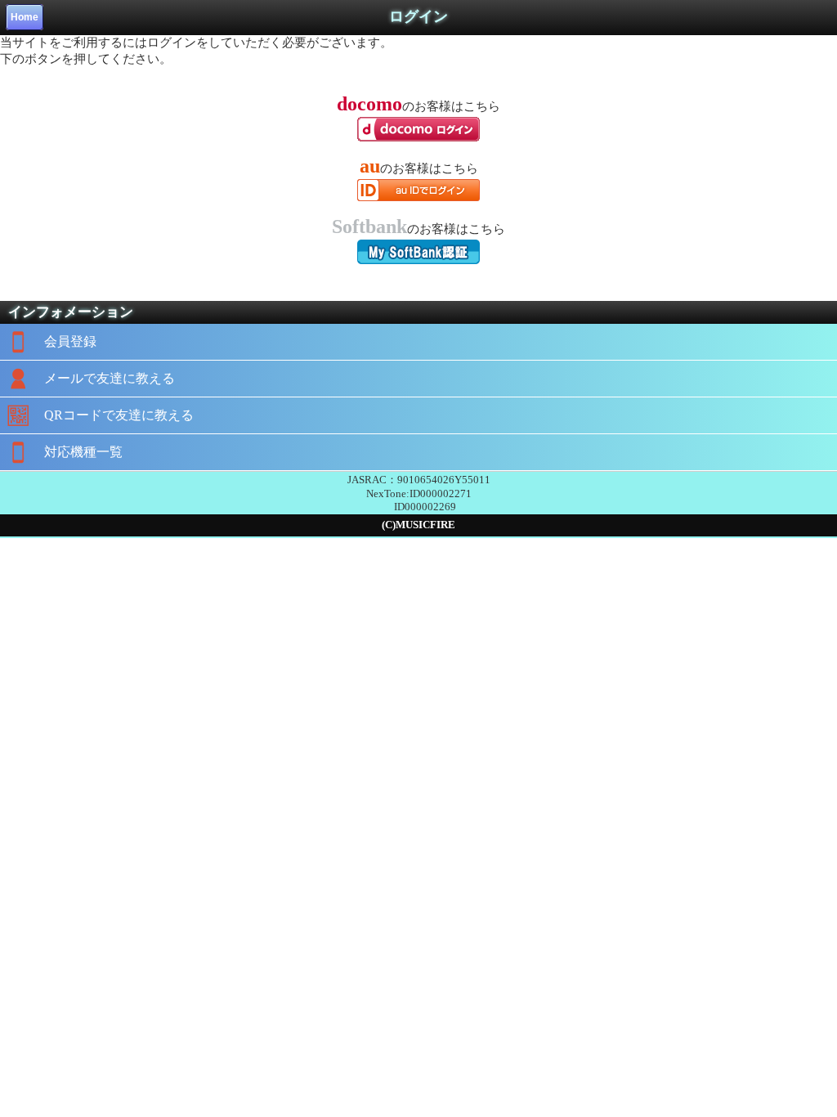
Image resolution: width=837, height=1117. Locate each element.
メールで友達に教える (109, 378)
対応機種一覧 (83, 452)
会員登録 (70, 341)
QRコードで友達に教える (119, 415)
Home (24, 17)
